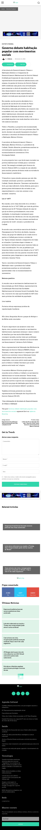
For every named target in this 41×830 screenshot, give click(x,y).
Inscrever (33, 588)
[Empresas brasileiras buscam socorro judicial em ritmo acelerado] (20, 519)
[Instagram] (18, 693)
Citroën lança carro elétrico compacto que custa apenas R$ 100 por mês (11, 777)
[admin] (3, 59)
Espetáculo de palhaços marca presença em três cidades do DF (10, 423)
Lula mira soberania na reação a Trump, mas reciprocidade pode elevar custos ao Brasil (19, 547)
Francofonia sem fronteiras (10, 713)
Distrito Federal (11, 9)
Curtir (8, 588)
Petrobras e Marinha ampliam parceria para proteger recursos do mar (14, 668)
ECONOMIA (8, 522)
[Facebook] (13, 693)
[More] (29, 64)
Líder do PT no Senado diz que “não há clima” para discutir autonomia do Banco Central (30, 424)
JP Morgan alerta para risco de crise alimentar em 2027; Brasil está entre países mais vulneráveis (14, 655)
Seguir (20, 588)
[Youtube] (27, 693)
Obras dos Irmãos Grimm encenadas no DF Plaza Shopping (19, 716)
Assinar (20, 824)
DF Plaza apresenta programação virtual (13, 710)
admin (9, 59)
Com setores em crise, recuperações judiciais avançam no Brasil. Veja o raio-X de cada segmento (18, 569)
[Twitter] (23, 693)
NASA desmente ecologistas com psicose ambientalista (12, 791)
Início (3, 9)
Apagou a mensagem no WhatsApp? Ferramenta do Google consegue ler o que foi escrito (11, 784)
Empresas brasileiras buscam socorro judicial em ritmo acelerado (18, 526)
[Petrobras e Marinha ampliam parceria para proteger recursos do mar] (32, 669)
